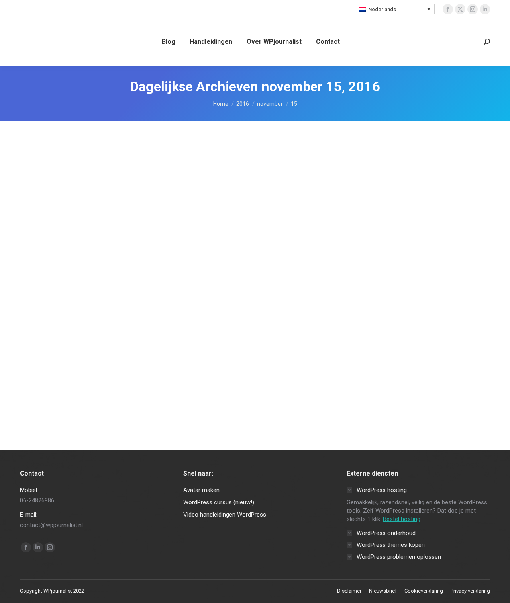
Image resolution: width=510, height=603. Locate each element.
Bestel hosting (401, 519)
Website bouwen (49, 376)
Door (95, 376)
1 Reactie (182, 376)
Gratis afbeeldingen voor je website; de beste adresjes (191, 359)
